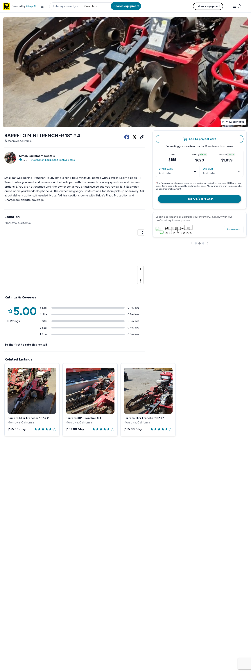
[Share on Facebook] (127, 137)
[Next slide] (207, 243)
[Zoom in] (140, 269)
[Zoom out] (140, 275)
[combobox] (84, 6)
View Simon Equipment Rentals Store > (54, 159)
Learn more (233, 229)
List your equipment (208, 6)
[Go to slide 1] (196, 243)
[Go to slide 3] (203, 243)
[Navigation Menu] (237, 6)
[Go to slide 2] (199, 243)
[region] (74, 256)
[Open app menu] (42, 6)
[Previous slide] (191, 243)
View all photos (235, 121)
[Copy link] (142, 137)
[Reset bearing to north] (140, 281)
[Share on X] (134, 137)
